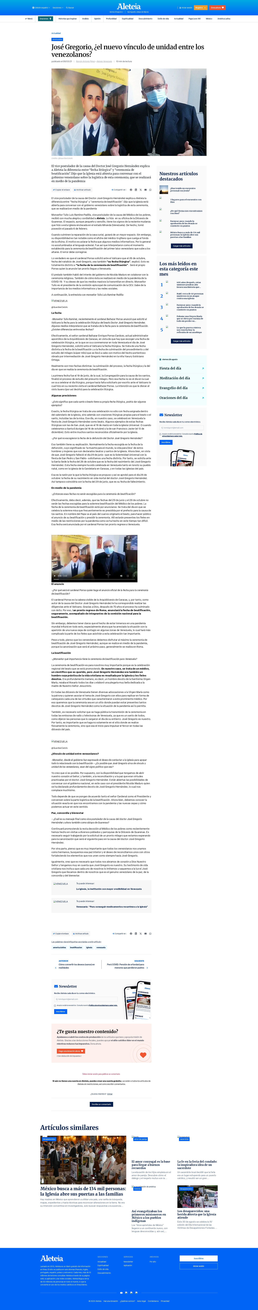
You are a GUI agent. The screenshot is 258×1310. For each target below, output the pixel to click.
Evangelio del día (174, 388)
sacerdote (184, 1139)
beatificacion (76, 947)
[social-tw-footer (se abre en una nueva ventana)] (131, 1292)
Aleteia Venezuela (104, 61)
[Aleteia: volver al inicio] (129, 6)
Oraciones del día (174, 398)
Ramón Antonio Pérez (85, 61)
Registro (199, 7)
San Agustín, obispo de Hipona (137, 12)
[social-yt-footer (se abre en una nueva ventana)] (121, 1292)
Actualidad (178, 18)
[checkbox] (55, 1005)
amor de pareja (140, 1139)
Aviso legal (141, 1301)
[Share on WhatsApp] (150, 190)
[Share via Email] (145, 190)
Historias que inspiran (68, 18)
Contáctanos (153, 1301)
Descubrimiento (145, 18)
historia (137, 1189)
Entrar (109, 1094)
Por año (153, 1261)
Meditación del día (175, 378)
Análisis (85, 18)
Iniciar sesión (187, 7)
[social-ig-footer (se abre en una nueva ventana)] (136, 1292)
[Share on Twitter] (141, 190)
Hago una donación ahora (69, 1051)
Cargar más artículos (181, 246)
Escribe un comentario (101, 1104)
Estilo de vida (163, 18)
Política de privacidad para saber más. (103, 1005)
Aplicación (128, 1265)
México (209, 18)
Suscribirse (198, 1258)
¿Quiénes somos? (127, 1301)
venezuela (100, 947)
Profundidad (111, 18)
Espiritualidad (127, 18)
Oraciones (44, 18)
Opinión (97, 18)
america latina (59, 947)
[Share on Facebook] (131, 190)
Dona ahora (216, 7)
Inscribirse (60, 1011)
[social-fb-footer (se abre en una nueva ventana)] (126, 1292)
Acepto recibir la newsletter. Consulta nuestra (87, 1005)
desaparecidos (49, 1139)
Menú (30, 18)
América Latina (224, 18)
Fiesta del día (170, 368)
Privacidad (165, 1301)
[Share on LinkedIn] (136, 190)
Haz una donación (110, 1301)
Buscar (71, 7)
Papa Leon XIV (195, 18)
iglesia (89, 947)
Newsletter (128, 1261)
